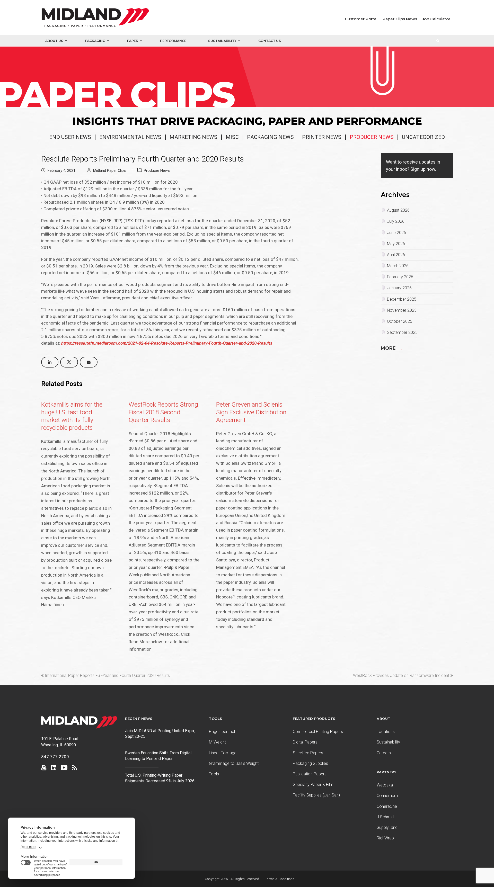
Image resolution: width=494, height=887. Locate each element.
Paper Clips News (400, 18)
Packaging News (270, 137)
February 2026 (400, 276)
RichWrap (385, 838)
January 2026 (399, 287)
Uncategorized (423, 137)
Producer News (372, 137)
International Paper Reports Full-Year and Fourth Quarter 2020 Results (107, 675)
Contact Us (269, 41)
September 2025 (402, 332)
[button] (49, 362)
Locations (386, 731)
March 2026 (398, 265)
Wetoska (385, 785)
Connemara (387, 795)
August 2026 (398, 210)
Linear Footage (222, 752)
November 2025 (402, 310)
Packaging (95, 41)
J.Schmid (385, 816)
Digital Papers (305, 742)
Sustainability (222, 41)
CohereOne (387, 806)
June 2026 (396, 232)
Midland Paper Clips (109, 170)
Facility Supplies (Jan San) (316, 795)
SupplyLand (387, 827)
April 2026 (396, 254)
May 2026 (396, 243)
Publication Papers (310, 774)
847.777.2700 (55, 756)
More (392, 348)
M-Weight (217, 742)
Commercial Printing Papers (318, 731)
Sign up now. (423, 169)
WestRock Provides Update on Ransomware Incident (401, 675)
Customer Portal (361, 18)
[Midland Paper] (118, 19)
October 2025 (399, 321)
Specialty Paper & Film (313, 784)
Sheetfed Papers (308, 752)
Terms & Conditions (279, 879)
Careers (384, 752)
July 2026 (395, 221)
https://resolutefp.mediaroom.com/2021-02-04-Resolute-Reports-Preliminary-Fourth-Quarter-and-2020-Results (166, 343)
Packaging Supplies (310, 763)
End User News (70, 137)
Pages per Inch (222, 731)
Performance (173, 41)
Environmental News (130, 137)
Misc (232, 137)
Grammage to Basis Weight (234, 763)
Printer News (321, 137)
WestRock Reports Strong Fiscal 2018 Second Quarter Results (163, 412)
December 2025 (401, 299)
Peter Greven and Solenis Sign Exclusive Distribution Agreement (251, 412)
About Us (54, 41)
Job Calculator (436, 18)
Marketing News (193, 137)
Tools (214, 774)
